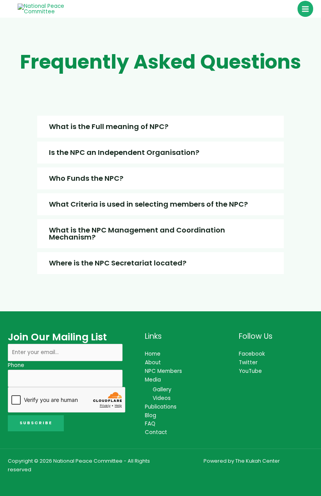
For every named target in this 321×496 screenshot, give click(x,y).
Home (152, 354)
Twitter (248, 362)
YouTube (250, 371)
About (153, 362)
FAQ (150, 423)
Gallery (162, 389)
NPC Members (163, 371)
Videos (162, 398)
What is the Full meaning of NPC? (108, 126)
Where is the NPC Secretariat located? (117, 263)
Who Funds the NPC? (86, 178)
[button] (160, 127)
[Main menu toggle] (306, 9)
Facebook (252, 354)
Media (153, 379)
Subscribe (36, 423)
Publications (161, 407)
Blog (150, 415)
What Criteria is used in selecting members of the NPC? (148, 204)
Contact (156, 432)
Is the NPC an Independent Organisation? (124, 152)
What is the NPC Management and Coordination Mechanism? (137, 233)
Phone (16, 365)
